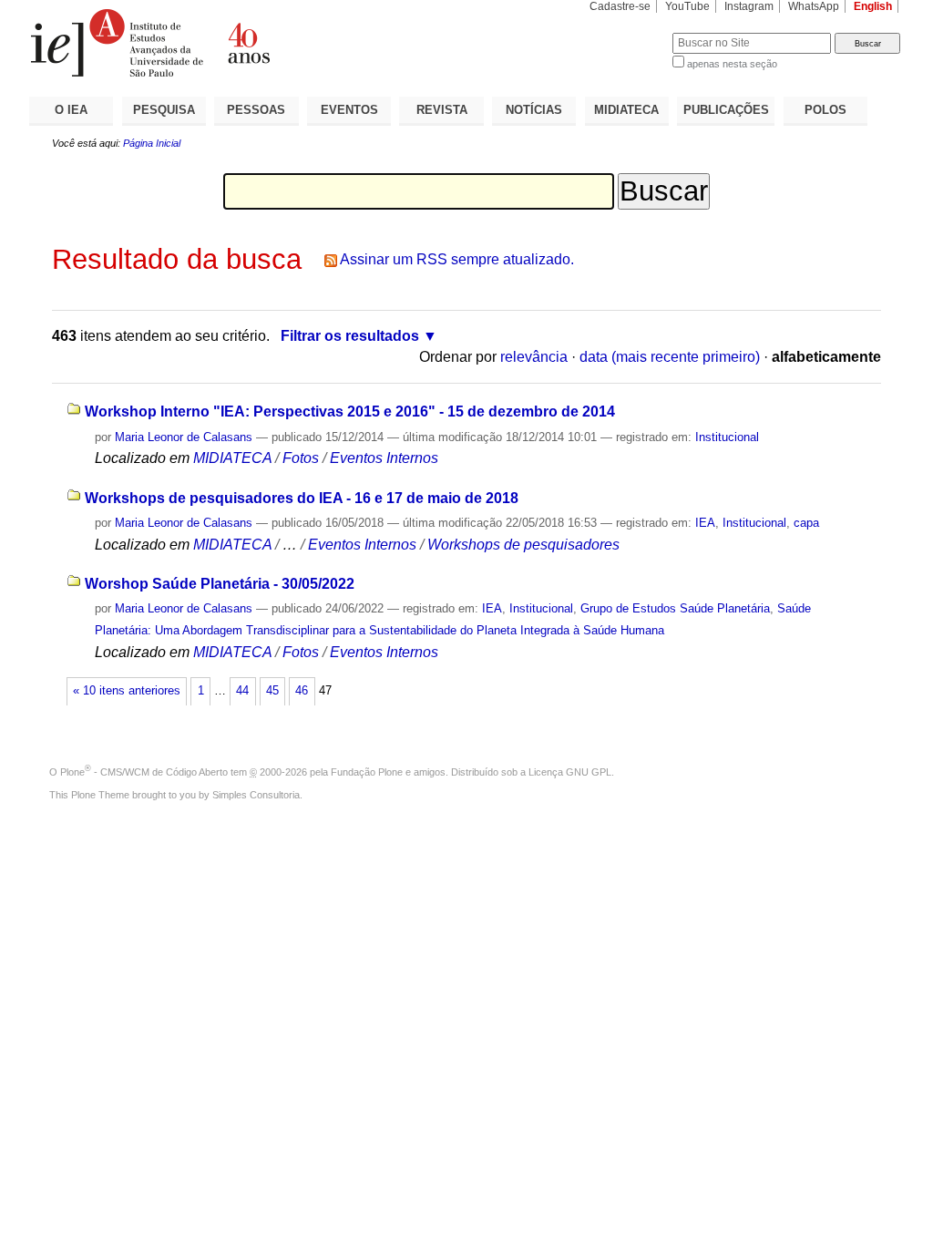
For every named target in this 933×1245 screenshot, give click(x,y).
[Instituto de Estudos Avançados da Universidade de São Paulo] (247, 43)
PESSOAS (256, 110)
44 (242, 690)
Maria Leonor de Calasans (183, 437)
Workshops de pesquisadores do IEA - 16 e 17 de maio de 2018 (301, 498)
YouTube (687, 6)
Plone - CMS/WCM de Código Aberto (144, 772)
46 (301, 690)
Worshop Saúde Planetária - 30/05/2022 (219, 584)
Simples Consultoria (256, 794)
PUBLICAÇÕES (726, 110)
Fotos (300, 458)
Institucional (727, 437)
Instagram (749, 6)
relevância (534, 357)
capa (806, 523)
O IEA (71, 110)
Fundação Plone (367, 772)
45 (272, 690)
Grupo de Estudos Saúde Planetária (675, 608)
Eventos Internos (384, 458)
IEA (705, 523)
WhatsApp (813, 6)
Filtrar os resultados (350, 336)
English (873, 6)
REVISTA (441, 110)
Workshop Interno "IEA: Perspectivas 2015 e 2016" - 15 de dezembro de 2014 (350, 411)
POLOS (825, 110)
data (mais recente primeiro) (669, 357)
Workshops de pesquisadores (523, 544)
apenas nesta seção (732, 63)
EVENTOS (349, 110)
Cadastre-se (620, 6)
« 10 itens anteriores (126, 690)
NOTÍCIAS (534, 110)
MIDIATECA (626, 110)
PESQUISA (164, 110)
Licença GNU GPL (569, 772)
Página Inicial (151, 143)
